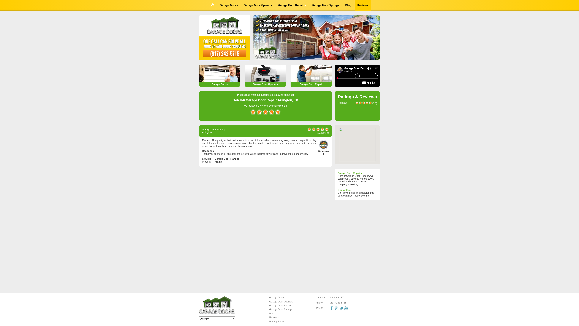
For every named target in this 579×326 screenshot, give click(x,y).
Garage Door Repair (291, 5)
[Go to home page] (212, 5)
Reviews (362, 5)
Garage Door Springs (325, 5)
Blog (348, 5)
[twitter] (342, 308)
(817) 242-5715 (224, 53)
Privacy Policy (277, 321)
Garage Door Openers (258, 5)
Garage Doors (229, 5)
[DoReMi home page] (217, 313)
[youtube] (346, 308)
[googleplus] (337, 308)
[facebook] (332, 308)
